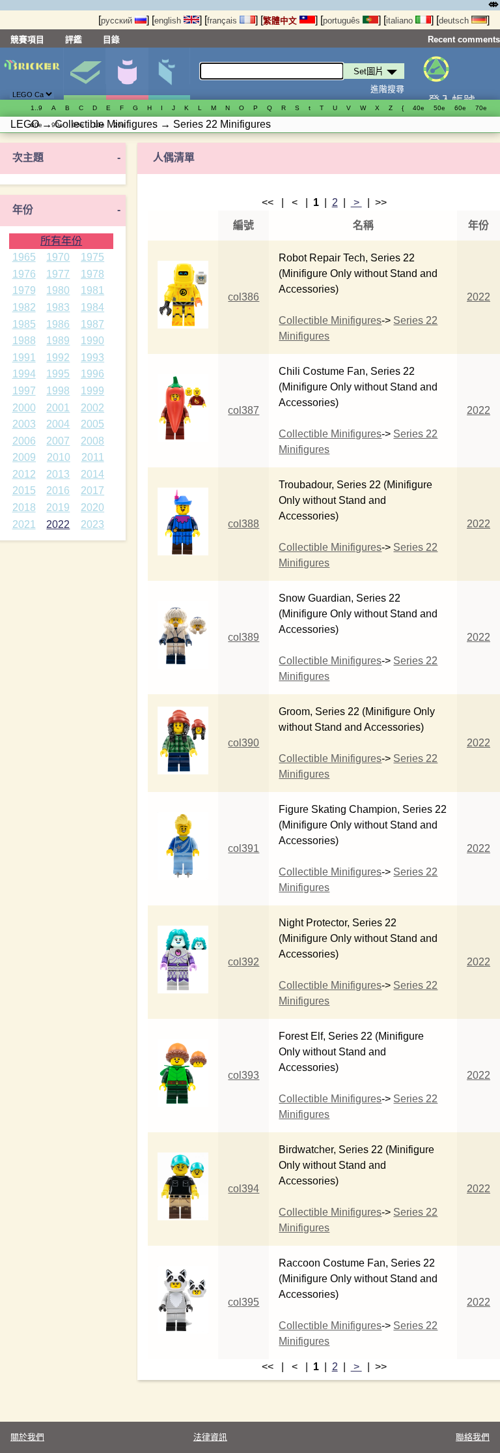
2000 (24, 407)
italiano (400, 20)
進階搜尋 (387, 89)
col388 (243, 523)
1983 (58, 307)
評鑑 (73, 39)
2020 (92, 507)
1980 (58, 290)
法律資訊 (210, 1437)
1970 (58, 257)
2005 (92, 424)
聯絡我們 (473, 1437)
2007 (58, 441)
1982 (24, 307)
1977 (58, 274)
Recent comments (464, 39)
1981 (92, 290)
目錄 (111, 39)
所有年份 (61, 240)
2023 (92, 524)
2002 (92, 407)
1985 (24, 324)
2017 (92, 490)
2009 (24, 457)
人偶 (127, 73)
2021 (24, 524)
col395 (243, 1302)
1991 (24, 357)
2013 (58, 474)
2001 (58, 407)
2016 (58, 490)
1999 (92, 390)
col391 (243, 848)
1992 (58, 357)
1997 (24, 390)
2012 (24, 474)
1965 (24, 257)
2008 (92, 441)
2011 (92, 457)
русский (118, 20)
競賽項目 (27, 39)
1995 (58, 373)
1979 (24, 290)
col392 (243, 961)
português (343, 20)
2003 (24, 424)
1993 (92, 357)
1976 (24, 274)
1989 (58, 340)
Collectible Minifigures (330, 320)
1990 (92, 340)
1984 (92, 307)
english (169, 20)
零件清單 (169, 73)
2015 (24, 490)
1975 (92, 257)
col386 (243, 296)
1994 (24, 373)
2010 (58, 457)
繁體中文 (281, 20)
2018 (24, 507)
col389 (243, 637)
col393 (243, 1075)
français (223, 20)
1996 (92, 373)
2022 (58, 524)
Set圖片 (84, 73)
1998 (58, 390)
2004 (58, 424)
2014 (92, 474)
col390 (243, 742)
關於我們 (27, 1437)
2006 (24, 441)
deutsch (455, 20)
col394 (243, 1188)
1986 (58, 324)
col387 (243, 410)
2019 (58, 507)
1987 (92, 324)
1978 (92, 274)
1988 (24, 340)
